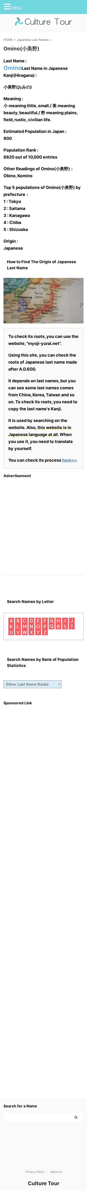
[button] (8, 6)
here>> (69, 460)
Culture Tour (43, 1183)
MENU (17, 8)
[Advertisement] (43, 522)
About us (56, 1171)
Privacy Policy (35, 1171)
